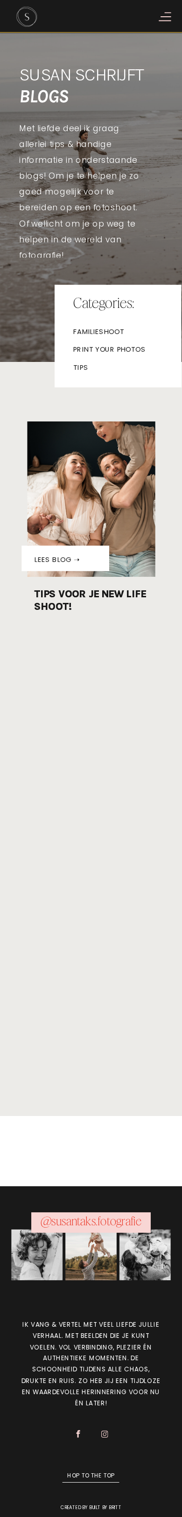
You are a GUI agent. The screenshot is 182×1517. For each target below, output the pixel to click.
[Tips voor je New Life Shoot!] (91, 499)
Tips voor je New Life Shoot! (90, 600)
